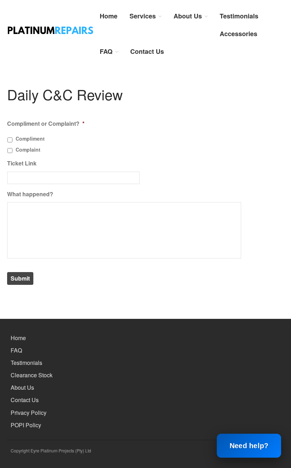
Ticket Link (22, 163)
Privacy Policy (28, 412)
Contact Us (147, 51)
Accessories (238, 33)
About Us (188, 16)
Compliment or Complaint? (45, 124)
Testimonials (239, 16)
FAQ (106, 51)
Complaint (28, 149)
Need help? (249, 446)
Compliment (30, 138)
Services (143, 16)
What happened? (30, 194)
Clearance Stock (32, 375)
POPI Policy (26, 425)
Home (108, 16)
